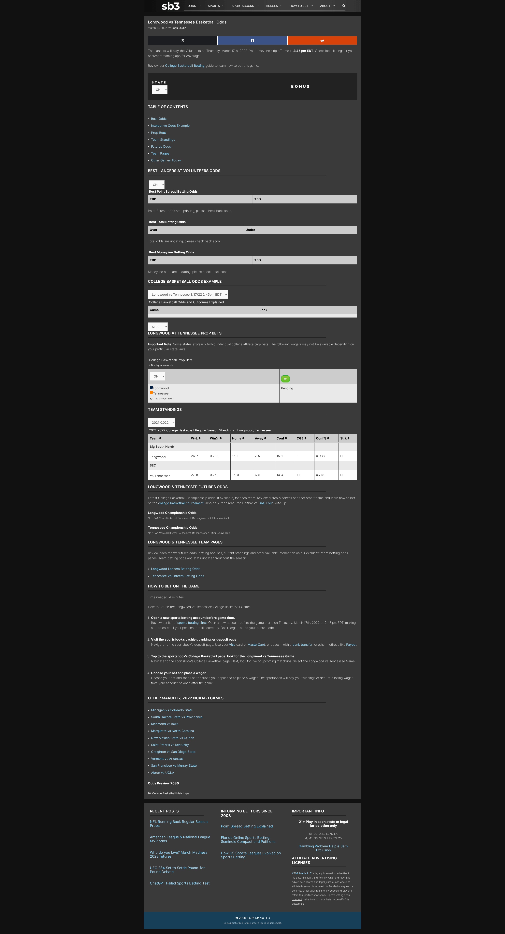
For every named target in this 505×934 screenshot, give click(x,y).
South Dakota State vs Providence (177, 717)
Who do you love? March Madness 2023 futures (178, 854)
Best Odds (158, 119)
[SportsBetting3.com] (171, 6)
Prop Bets (158, 133)
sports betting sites (192, 623)
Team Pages (160, 153)
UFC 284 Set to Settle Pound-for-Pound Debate (178, 870)
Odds (192, 6)
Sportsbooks (243, 6)
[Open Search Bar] (341, 5)
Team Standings (163, 139)
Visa (232, 644)
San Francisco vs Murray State (174, 765)
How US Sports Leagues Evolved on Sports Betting (251, 855)
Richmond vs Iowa (164, 724)
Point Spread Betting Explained (247, 826)
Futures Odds (161, 146)
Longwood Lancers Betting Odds (175, 569)
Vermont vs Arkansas (167, 759)
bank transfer (302, 644)
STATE (159, 82)
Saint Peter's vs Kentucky (170, 745)
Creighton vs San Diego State (173, 752)
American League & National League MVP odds (180, 839)
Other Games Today (166, 160)
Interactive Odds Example (170, 125)
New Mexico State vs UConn (172, 738)
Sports (214, 6)
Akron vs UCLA (162, 773)
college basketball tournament (181, 503)
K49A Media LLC (302, 873)
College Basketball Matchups (170, 793)
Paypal (351, 644)
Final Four (265, 503)
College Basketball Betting (185, 65)
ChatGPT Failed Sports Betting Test (180, 883)
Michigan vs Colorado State (172, 710)
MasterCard (256, 644)
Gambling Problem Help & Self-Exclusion (323, 848)
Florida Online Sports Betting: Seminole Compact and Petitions (248, 840)
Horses (272, 6)
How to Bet (299, 6)
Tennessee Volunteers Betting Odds (177, 576)
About (325, 6)
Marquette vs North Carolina (172, 731)
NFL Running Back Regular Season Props (179, 824)
